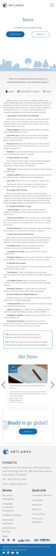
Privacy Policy (38, 513)
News (5, 536)
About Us (36, 509)
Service (7, 490)
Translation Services (42, 495)
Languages (37, 499)
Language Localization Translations (8, 507)
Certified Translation (12, 515)
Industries (37, 504)
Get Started (15, 34)
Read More (16, 400)
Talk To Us (41, 34)
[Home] (13, 4)
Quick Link (39, 490)
